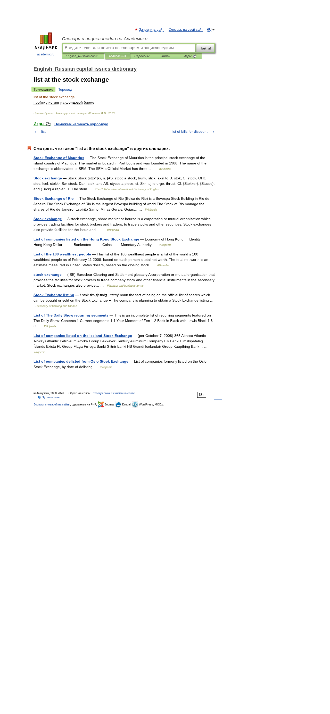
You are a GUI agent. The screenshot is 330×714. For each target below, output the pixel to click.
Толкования (117, 56)
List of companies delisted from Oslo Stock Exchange (81, 361)
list (43, 131)
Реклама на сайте (123, 393)
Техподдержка (100, 393)
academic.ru (45, 54)
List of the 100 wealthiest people (62, 254)
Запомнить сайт (151, 29)
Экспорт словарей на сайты (52, 404)
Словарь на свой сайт (186, 29)
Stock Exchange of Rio (54, 198)
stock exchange (48, 274)
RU (209, 29)
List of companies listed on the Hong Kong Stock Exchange (86, 239)
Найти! (205, 48)
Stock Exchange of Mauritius (59, 158)
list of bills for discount (190, 131)
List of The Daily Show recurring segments (71, 315)
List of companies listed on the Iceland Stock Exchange (83, 336)
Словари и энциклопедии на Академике (104, 38)
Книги (165, 56)
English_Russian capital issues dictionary (83, 56)
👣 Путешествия (48, 397)
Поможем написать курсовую (81, 124)
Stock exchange (48, 178)
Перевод (64, 89)
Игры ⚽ (190, 56)
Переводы (142, 56)
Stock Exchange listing (54, 295)
